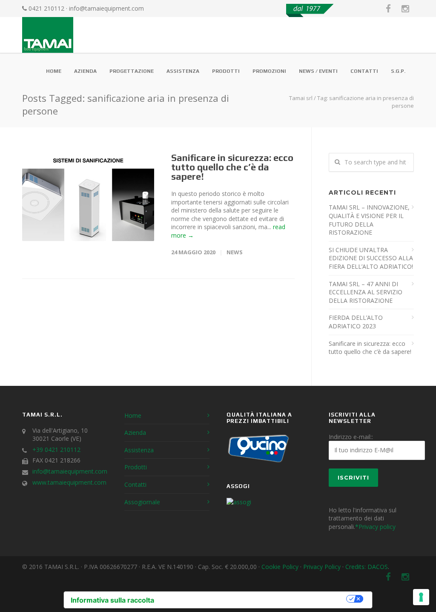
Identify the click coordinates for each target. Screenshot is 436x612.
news (235, 252)
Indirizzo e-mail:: (351, 437)
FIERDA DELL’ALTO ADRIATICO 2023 (356, 321)
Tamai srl (301, 98)
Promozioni (269, 71)
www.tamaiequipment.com (69, 482)
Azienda (85, 71)
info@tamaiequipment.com (106, 8)
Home (53, 71)
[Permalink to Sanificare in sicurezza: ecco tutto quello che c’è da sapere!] (88, 197)
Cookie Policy (279, 567)
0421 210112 (46, 8)
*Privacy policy (375, 527)
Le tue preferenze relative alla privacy (254, 599)
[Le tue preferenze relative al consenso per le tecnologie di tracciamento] (421, 597)
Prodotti (226, 71)
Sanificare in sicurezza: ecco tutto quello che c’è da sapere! (232, 167)
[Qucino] (258, 462)
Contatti (364, 71)
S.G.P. (398, 71)
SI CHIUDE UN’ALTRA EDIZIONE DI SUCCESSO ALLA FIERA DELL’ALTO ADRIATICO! (371, 258)
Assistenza (182, 71)
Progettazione (131, 71)
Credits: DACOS (366, 567)
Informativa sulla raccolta (112, 600)
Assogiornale (142, 502)
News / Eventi (318, 71)
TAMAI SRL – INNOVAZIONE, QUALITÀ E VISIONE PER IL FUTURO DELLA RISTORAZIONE (369, 219)
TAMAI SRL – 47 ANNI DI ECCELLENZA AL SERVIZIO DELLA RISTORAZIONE (365, 292)
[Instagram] (405, 8)
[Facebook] (388, 8)
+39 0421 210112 (56, 449)
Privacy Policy (322, 567)
